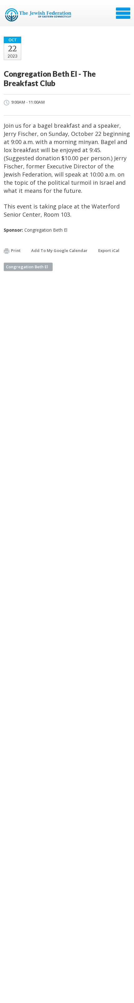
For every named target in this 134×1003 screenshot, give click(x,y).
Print (16, 250)
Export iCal (108, 250)
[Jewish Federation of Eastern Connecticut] (39, 15)
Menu (123, 13)
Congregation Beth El (27, 267)
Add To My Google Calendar (59, 250)
